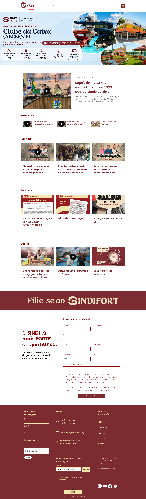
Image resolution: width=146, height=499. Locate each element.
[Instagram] (100, 486)
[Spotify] (115, 486)
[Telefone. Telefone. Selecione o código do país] (66, 359)
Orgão (96, 355)
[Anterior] (12, 38)
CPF (65, 345)
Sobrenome (98, 325)
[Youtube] (105, 486)
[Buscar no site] (123, 6)
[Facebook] (110, 486)
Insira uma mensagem (31, 440)
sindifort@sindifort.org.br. (74, 432)
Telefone (67, 355)
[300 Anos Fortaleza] (77, 59)
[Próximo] (134, 38)
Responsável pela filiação (73, 365)
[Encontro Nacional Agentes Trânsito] (68, 59)
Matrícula (97, 345)
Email (65, 335)
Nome (66, 325)
